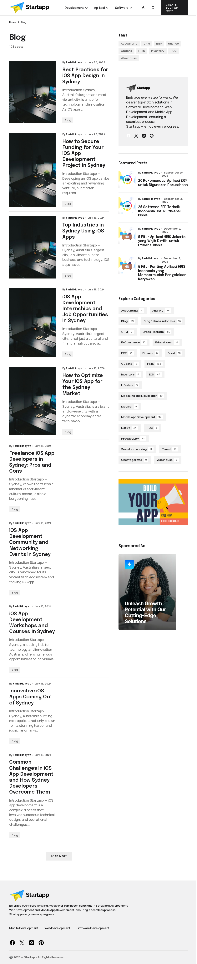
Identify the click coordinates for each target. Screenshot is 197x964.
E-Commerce (133, 342)
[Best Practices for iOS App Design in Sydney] (32, 92)
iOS (154, 374)
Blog (68, 120)
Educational (166, 342)
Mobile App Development (141, 417)
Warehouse (129, 58)
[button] (144, 8)
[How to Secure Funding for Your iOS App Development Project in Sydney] (32, 170)
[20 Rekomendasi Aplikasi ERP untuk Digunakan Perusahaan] (127, 179)
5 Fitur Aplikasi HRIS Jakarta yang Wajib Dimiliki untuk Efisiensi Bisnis (161, 241)
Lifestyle (129, 385)
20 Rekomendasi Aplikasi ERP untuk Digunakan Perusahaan (163, 183)
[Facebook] (128, 136)
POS (173, 51)
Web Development (57, 928)
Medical (129, 406)
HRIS (141, 51)
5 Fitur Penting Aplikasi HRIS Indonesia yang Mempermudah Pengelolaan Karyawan (162, 273)
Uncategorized (134, 460)
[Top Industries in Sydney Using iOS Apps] (32, 247)
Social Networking (136, 449)
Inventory (157, 51)
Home (12, 22)
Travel (169, 449)
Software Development (93, 928)
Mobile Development (23, 928)
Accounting (129, 43)
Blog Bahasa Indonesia (162, 321)
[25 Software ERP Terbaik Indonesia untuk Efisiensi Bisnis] (127, 205)
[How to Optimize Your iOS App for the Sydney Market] (32, 401)
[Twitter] (136, 136)
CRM (147, 43)
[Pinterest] (151, 136)
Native (129, 428)
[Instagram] (144, 136)
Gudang (126, 51)
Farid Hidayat (151, 172)
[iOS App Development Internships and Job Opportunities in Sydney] (32, 322)
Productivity (132, 439)
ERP (159, 43)
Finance (173, 43)
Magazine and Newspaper (141, 396)
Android (161, 310)
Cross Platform (156, 332)
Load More (59, 856)
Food (174, 353)
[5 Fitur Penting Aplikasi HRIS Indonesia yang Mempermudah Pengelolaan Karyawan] (127, 265)
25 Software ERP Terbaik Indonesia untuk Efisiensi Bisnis (159, 211)
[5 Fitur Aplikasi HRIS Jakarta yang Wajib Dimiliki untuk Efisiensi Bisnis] (127, 235)
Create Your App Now (172, 7)
